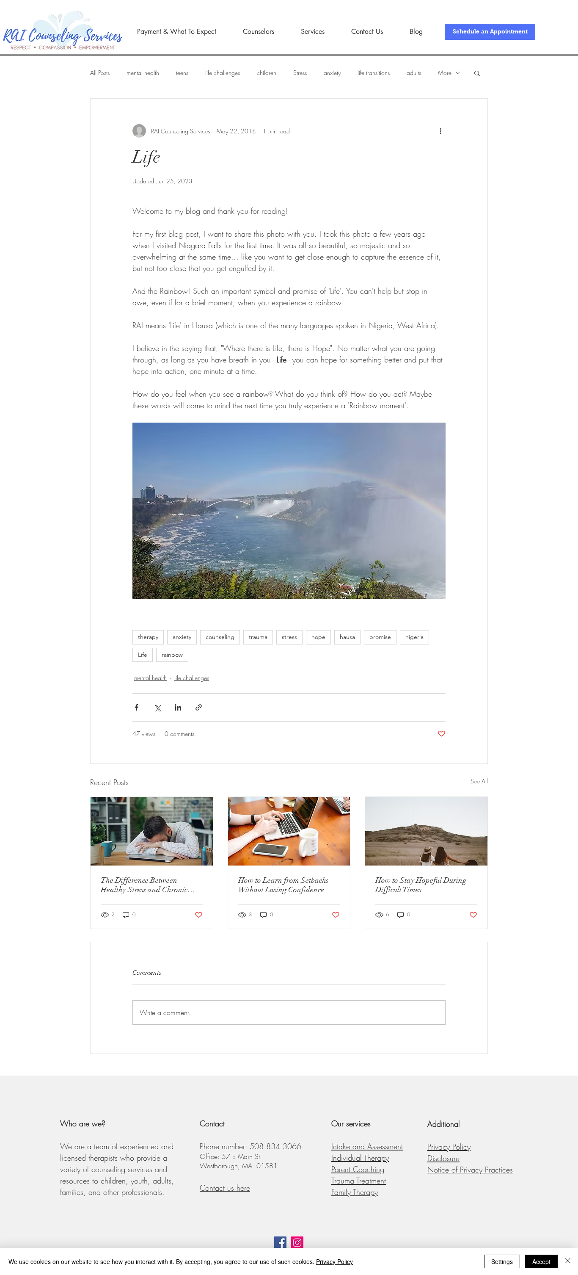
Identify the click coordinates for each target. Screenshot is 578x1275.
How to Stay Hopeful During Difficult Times (420, 885)
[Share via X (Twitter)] (157, 707)
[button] (477, 72)
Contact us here (225, 1188)
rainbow (172, 654)
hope (318, 637)
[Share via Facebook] (136, 707)
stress (289, 637)
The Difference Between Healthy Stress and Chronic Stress (144, 885)
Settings (502, 1261)
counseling (220, 637)
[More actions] (440, 131)
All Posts (100, 73)
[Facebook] (280, 1242)
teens (182, 73)
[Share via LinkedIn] (178, 707)
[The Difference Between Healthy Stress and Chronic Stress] (152, 831)
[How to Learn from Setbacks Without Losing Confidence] (289, 831)
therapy (148, 637)
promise (380, 637)
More (444, 73)
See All (479, 781)
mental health (143, 73)
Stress (300, 73)
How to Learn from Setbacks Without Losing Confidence (283, 885)
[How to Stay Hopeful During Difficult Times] (426, 831)
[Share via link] (199, 707)
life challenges (222, 73)
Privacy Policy (334, 1261)
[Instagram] (297, 1242)
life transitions (374, 73)
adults (414, 73)
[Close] (568, 1261)
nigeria (414, 637)
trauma (258, 637)
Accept (541, 1261)
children (266, 73)
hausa (347, 637)
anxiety (332, 73)
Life (142, 654)
